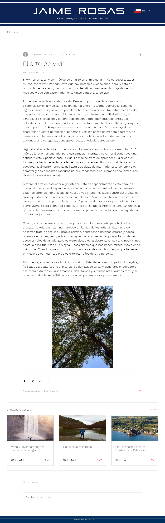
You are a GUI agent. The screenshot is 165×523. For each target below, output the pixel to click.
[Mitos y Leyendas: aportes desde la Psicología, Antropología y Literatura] (30, 428)
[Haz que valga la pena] (82, 428)
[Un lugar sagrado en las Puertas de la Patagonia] (135, 428)
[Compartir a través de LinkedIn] (40, 381)
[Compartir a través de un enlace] (48, 381)
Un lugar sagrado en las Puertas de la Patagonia (130, 448)
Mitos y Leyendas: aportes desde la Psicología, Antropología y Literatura (27, 448)
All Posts (12, 32)
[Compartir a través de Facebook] (24, 381)
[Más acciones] (140, 54)
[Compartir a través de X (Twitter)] (32, 381)
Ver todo (154, 409)
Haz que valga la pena (77, 446)
